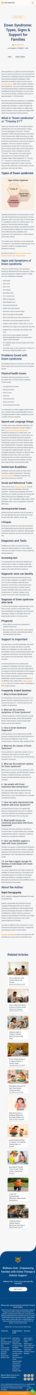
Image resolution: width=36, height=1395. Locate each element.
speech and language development (16, 430)
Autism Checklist (5, 1347)
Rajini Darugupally (11, 892)
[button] (18, 974)
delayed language (7, 476)
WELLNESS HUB (9, 3)
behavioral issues (20, 487)
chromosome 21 (6, 84)
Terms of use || (15, 1375)
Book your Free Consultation (18, 1393)
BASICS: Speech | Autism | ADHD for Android (28, 1340)
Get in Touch (18, 1289)
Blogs (2, 1345)
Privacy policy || (5, 1377)
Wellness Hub (19, 45)
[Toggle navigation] (32, 3)
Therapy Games (28, 1349)
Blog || (8, 1375)
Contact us (13, 1377)
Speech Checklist (5, 1349)
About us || (4, 1375)
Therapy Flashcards (28, 1347)
